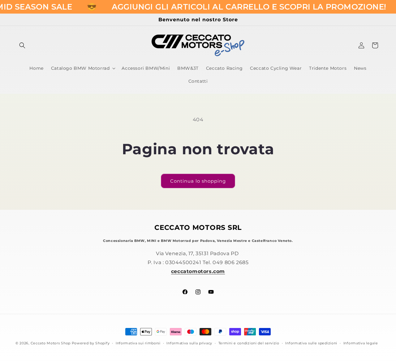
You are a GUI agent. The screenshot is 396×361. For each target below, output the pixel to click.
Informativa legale (360, 343)
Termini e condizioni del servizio (248, 343)
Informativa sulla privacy (189, 343)
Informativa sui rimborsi (138, 343)
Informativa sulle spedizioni (311, 343)
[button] (22, 45)
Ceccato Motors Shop (51, 343)
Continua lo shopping (198, 181)
